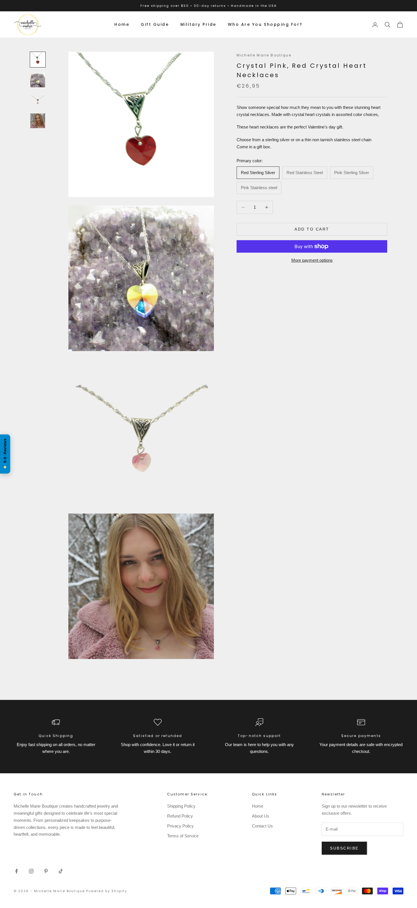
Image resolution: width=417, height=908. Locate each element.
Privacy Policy (180, 825)
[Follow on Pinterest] (46, 871)
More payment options (312, 260)
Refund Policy (180, 816)
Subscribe (344, 848)
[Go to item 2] (38, 80)
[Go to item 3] (38, 100)
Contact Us (262, 825)
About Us (260, 816)
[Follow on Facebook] (16, 871)
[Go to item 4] (38, 121)
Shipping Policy (181, 806)
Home (121, 24)
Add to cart (311, 229)
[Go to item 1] (38, 59)
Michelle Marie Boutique (264, 55)
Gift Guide (155, 24)
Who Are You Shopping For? (265, 24)
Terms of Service (183, 835)
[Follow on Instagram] (31, 871)
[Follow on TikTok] (61, 871)
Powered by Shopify (106, 891)
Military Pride (198, 24)
